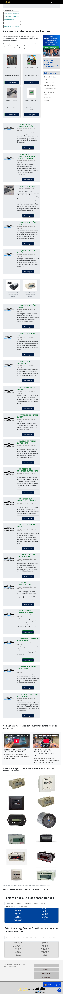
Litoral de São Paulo (22, 906)
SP (18, 937)
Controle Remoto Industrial (49, 93)
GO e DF (49, 937)
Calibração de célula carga (50, 78)
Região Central (10, 903)
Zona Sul (36, 903)
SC (27, 937)
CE (43, 937)
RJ (6, 937)
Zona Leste (43, 903)
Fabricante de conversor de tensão (12, 23)
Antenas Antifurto (49, 85)
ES (14, 937)
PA (6, 940)
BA (39, 937)
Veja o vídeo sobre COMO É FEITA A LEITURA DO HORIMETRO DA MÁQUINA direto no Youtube (16, 756)
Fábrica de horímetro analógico (11, 13)
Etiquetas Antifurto (50, 89)
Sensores (47, 100)
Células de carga (49, 82)
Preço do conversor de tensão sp (12, 16)
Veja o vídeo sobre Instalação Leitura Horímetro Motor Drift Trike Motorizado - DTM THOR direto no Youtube (46, 760)
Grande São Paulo (10, 906)
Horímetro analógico (9, 19)
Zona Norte (19, 903)
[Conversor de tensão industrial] (12, 61)
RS (31, 937)
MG (10, 937)
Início (46, 965)
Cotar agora (12, 82)
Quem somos (55, 2)
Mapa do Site (46, 977)
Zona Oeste (28, 903)
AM (54, 937)
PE (35, 937)
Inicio (26, 2)
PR (23, 937)
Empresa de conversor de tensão (11, 26)
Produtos (39, 2)
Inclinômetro (48, 97)
